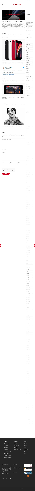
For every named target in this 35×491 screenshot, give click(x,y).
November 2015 (28, 252)
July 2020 (27, 329)
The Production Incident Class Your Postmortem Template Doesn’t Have (29, 27)
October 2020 (28, 323)
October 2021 (28, 299)
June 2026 (27, 273)
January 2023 (28, 289)
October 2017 (28, 212)
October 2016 (28, 230)
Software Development (6, 443)
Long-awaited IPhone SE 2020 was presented (12, 21)
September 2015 (28, 256)
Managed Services (6, 449)
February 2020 (28, 339)
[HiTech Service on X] (7, 479)
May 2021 (27, 309)
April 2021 (27, 311)
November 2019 (28, 345)
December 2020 (28, 319)
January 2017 (28, 224)
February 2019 (28, 357)
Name (3, 162)
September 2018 (28, 367)
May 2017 (27, 216)
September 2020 (28, 325)
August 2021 (27, 303)
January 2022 (28, 293)
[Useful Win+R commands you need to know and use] (0, 245)
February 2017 (28, 222)
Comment (3, 152)
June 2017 (27, 214)
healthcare (27, 60)
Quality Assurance (6, 445)
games (27, 54)
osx (26, 78)
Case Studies (26, 449)
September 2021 (28, 301)
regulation (27, 84)
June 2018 (27, 369)
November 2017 (28, 210)
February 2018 (28, 375)
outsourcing (27, 80)
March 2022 (27, 291)
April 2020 (27, 335)
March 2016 (27, 244)
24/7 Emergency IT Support (7, 451)
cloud (26, 50)
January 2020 (28, 341)
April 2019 (27, 353)
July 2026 (27, 271)
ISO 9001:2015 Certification (17, 449)
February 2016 (28, 246)
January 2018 (28, 206)
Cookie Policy (8, 473)
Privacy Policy (4, 473)
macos (27, 68)
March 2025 (27, 279)
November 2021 (28, 297)
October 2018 (28, 365)
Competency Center (6, 453)
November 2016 (28, 228)
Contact (25, 453)
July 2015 (27, 258)
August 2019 (27, 351)
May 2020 (27, 333)
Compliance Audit (16, 443)
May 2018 (27, 371)
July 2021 (27, 305)
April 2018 (27, 373)
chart (26, 48)
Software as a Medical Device (7, 457)
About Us (25, 443)
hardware (27, 58)
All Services (25, 445)
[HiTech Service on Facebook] (3, 479)
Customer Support (6, 447)
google (27, 56)
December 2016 (28, 226)
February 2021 (28, 315)
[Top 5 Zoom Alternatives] (34, 245)
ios (26, 66)
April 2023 (27, 283)
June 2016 (27, 238)
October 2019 (28, 347)
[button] (2, 4)
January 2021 (28, 317)
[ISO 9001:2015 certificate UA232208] (28, 465)
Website (19, 162)
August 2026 (27, 269)
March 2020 (27, 337)
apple (26, 46)
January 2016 (28, 248)
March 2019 (27, 355)
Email (11, 162)
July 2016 (27, 236)
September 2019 (28, 349)
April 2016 (27, 242)
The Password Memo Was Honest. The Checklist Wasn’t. (29, 18)
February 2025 (28, 281)
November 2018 (28, 363)
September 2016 (28, 232)
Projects (25, 447)
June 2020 (27, 331)
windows (27, 92)
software (27, 90)
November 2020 (28, 321)
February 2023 (28, 287)
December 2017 (28, 208)
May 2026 (27, 275)
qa (26, 82)
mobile (27, 72)
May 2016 (27, 240)
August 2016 (27, 234)
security (27, 88)
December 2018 (28, 361)
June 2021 (27, 307)
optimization (27, 76)
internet (27, 64)
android (27, 44)
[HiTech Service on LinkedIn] (10, 479)
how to (27, 62)
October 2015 (28, 254)
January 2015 (28, 260)
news (26, 74)
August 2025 (27, 277)
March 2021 (27, 313)
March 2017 (27, 220)
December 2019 (28, 343)
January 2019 (28, 359)
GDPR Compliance (16, 445)
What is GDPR (16, 447)
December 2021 (28, 295)
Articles (25, 451)
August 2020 (27, 327)
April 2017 (27, 218)
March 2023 (27, 285)
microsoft (27, 70)
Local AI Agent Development (7, 455)
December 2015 (28, 250)
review (27, 86)
